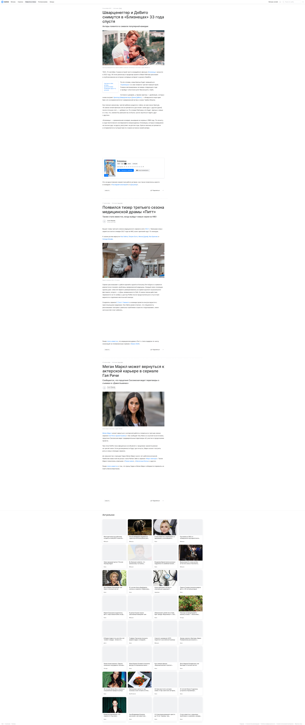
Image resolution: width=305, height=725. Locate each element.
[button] (133, 48)
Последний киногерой (119, 184)
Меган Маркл (107, 433)
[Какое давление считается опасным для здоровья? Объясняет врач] (165, 582)
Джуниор (134, 184)
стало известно (112, 341)
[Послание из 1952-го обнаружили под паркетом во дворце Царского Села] (191, 531)
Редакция (242, 723)
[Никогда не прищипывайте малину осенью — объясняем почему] (191, 607)
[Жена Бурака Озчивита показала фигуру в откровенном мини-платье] (140, 658)
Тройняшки (125, 85)
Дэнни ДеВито (137, 97)
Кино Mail (120, 203)
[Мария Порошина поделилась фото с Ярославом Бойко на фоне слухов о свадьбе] (114, 607)
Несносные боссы (142, 461)
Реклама (14, 723)
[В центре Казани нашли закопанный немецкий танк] (140, 607)
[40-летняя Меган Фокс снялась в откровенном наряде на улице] (114, 683)
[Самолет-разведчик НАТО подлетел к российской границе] (165, 633)
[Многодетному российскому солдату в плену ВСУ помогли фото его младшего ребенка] (114, 531)
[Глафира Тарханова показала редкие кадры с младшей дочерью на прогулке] (140, 633)
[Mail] (2, 2)
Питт (147, 229)
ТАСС (120, 8)
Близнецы (151, 72)
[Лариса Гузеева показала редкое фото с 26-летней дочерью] (191, 582)
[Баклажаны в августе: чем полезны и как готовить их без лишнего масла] (140, 683)
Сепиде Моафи (107, 239)
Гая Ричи (112, 436)
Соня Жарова (111, 220)
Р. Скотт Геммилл (123, 302)
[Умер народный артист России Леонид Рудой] (114, 557)
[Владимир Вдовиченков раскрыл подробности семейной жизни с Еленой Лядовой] (165, 557)
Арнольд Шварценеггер (122, 97)
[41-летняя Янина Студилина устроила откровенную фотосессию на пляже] (191, 683)
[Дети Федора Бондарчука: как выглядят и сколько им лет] (191, 658)
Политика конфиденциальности (268, 723)
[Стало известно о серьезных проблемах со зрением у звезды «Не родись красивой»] (191, 709)
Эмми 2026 (135, 344)
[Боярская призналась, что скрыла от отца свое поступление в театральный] (114, 709)
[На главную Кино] (6, 2)
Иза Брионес (153, 236)
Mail (2, 723)
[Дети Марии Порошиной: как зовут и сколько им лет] (114, 582)
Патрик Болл (133, 236)
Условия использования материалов (284, 723)
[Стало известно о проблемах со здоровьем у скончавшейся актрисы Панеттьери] (165, 531)
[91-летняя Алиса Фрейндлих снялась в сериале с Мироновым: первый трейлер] (140, 582)
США (122, 163)
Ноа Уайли (124, 236)
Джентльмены (121, 436)
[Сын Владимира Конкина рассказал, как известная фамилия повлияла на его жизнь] (140, 709)
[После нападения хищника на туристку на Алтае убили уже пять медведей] (140, 531)
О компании (7, 723)
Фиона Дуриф (143, 236)
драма (129, 163)
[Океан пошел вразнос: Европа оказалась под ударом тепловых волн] (114, 658)
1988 (118, 163)
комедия (135, 163)
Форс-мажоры (151, 458)
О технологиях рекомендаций (252, 723)
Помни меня (129, 461)
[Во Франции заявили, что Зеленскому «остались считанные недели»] (140, 557)
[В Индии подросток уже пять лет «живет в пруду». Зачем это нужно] (114, 633)
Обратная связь (298, 723)
